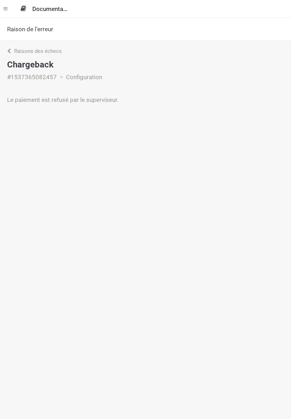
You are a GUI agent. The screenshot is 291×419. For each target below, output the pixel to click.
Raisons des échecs (37, 51)
